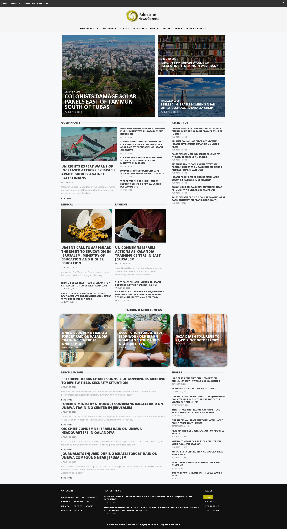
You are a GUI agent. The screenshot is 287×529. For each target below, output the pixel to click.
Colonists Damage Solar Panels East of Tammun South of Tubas (100, 101)
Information (139, 28)
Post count (43, 3)
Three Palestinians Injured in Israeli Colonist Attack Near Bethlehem (138, 283)
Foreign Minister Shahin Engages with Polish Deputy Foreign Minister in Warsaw (141, 160)
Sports (167, 28)
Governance (109, 28)
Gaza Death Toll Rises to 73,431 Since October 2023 (198, 338)
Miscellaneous (89, 28)
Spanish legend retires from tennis (194, 388)
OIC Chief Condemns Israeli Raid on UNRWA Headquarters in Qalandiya (101, 430)
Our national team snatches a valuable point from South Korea (197, 421)
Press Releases (195, 28)
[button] (284, 3)
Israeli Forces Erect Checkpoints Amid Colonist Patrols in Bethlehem (195, 178)
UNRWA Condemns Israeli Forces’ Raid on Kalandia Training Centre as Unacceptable (84, 338)
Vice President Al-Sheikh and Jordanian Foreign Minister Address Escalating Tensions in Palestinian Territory (139, 294)
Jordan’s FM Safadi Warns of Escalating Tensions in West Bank (189, 64)
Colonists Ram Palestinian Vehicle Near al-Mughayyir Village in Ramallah (197, 188)
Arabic (179, 28)
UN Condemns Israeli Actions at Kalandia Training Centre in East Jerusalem (138, 253)
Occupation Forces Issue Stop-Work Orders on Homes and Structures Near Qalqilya (140, 338)
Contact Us (29, 3)
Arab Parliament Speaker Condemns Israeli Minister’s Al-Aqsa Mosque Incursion (142, 131)
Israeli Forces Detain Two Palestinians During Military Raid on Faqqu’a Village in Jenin (197, 131)
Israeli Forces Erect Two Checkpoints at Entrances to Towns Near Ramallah (86, 284)
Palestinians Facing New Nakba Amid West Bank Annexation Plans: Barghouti (198, 198)
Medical (155, 28)
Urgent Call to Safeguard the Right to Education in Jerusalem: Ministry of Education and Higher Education (86, 255)
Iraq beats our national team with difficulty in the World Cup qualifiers (196, 379)
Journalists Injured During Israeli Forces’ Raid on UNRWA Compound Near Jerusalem (109, 455)
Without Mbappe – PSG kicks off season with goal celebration (196, 442)
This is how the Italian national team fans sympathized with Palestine (196, 411)
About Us (15, 3)
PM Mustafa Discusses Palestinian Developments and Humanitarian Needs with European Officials (86, 296)
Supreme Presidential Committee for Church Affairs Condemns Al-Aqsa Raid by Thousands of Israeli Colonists (141, 145)
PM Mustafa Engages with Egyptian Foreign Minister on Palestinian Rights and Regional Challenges (197, 167)
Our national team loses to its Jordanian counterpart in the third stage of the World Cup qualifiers (198, 399)
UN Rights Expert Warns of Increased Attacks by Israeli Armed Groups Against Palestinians (88, 172)
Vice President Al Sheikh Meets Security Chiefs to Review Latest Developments (140, 184)
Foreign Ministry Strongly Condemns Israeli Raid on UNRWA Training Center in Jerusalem (112, 405)
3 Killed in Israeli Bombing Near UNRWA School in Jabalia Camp (188, 106)
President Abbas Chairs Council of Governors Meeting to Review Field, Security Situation (113, 380)
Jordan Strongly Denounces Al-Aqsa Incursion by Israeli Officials (142, 172)
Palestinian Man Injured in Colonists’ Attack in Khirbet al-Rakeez (196, 155)
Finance (124, 28)
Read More (66, 198)
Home (5, 3)
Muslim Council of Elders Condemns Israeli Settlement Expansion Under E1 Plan (196, 144)
